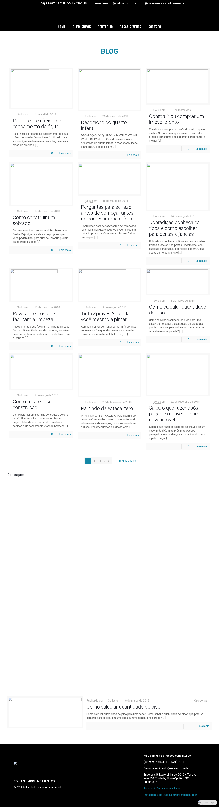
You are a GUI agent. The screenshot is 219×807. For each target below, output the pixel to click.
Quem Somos (82, 26)
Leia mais (65, 153)
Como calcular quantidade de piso (177, 310)
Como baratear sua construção (33, 404)
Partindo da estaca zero (107, 408)
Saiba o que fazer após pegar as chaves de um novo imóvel (174, 413)
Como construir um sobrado (34, 220)
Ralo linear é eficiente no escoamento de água (39, 123)
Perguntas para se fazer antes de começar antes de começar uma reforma (108, 213)
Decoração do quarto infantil (104, 125)
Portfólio (105, 26)
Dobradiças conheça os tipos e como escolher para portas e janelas (174, 228)
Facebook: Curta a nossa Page (162, 788)
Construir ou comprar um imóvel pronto (176, 119)
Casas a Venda (131, 26)
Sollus (21, 114)
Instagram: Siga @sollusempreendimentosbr (170, 794)
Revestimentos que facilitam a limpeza (34, 316)
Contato (154, 26)
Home (62, 26)
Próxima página (126, 460)
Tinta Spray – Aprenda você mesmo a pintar (105, 316)
